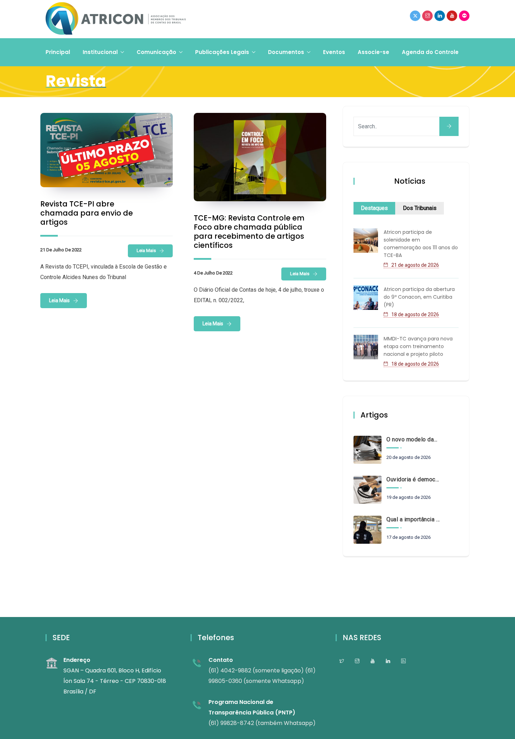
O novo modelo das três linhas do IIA (413, 439)
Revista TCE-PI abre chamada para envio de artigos (86, 213)
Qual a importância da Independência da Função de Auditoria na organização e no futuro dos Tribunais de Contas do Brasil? (413, 519)
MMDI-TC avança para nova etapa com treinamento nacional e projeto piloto (418, 346)
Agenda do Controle (430, 52)
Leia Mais (146, 250)
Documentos (286, 52)
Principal (58, 52)
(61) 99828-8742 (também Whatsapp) (262, 723)
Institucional (100, 52)
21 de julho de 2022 (61, 249)
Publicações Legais (222, 52)
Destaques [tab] (374, 208)
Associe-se (373, 52)
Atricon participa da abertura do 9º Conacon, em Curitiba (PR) (419, 297)
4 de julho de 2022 (213, 273)
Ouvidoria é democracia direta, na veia (413, 479)
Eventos (334, 52)
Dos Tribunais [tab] (420, 208)
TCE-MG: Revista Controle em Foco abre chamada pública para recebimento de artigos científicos (249, 231)
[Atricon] (116, 19)
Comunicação (156, 52)
